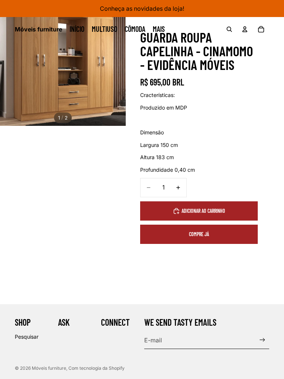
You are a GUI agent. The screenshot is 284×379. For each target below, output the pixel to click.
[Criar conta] (262, 340)
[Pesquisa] (229, 29)
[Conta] (245, 29)
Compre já (199, 234)
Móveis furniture (49, 368)
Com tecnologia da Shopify (96, 368)
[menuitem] (159, 29)
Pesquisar (26, 336)
